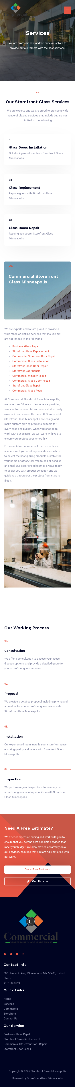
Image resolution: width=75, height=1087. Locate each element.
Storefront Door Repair (26, 371)
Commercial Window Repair (29, 375)
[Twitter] (11, 954)
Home (7, 998)
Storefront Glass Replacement (30, 351)
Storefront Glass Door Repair (30, 366)
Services (9, 1004)
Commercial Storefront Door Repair (34, 356)
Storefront (10, 1013)
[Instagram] (23, 954)
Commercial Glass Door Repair (31, 380)
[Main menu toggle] (67, 10)
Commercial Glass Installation (30, 361)
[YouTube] (17, 954)
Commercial (11, 1008)
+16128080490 (12, 983)
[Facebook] (5, 954)
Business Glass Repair (26, 346)
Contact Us (10, 1018)
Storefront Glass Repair (26, 385)
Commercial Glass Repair (27, 390)
